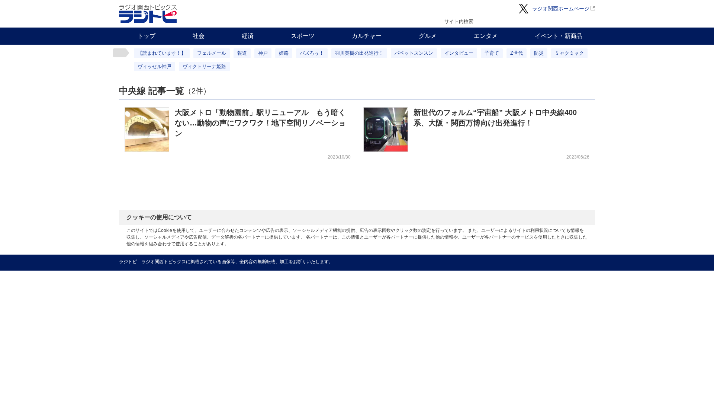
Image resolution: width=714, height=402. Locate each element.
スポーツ (303, 36)
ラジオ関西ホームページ (560, 8)
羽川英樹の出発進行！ (359, 53)
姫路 (284, 53)
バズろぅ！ (312, 53)
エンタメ (486, 36)
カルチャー (367, 36)
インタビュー (458, 53)
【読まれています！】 (162, 53)
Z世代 (516, 53)
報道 (242, 53)
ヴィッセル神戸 (154, 66)
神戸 (263, 53)
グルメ (428, 36)
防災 (539, 53)
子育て (492, 53)
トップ (146, 36)
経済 (248, 36)
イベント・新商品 (558, 36)
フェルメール (211, 53)
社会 (199, 36)
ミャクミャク (569, 53)
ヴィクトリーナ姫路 (204, 66)
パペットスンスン (414, 53)
